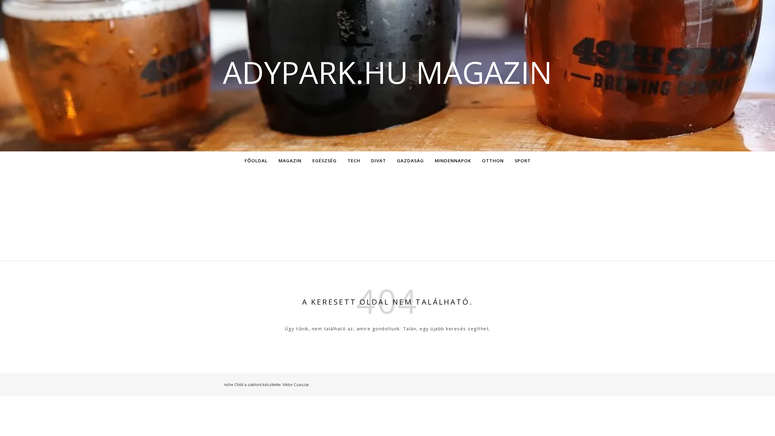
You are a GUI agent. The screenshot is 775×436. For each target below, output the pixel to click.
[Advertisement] (387, 215)
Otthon (493, 160)
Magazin (290, 160)
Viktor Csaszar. (296, 384)
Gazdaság (410, 160)
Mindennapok (453, 160)
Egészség (324, 160)
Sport (523, 160)
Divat (378, 160)
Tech (354, 160)
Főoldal (256, 160)
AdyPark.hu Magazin (387, 72)
